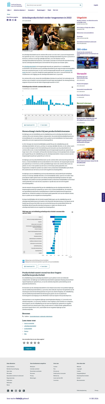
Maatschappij (40, 10)
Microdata (9, 373)
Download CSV (30, 125)
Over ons (55, 10)
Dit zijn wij (56, 371)
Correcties (56, 380)
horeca (26, 331)
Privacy (32, 375)
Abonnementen (81, 380)
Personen (32, 373)
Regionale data (10, 378)
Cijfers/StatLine (11, 366)
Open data (9, 371)
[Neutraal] (31, 342)
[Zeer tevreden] (38, 342)
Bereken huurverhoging (13, 369)
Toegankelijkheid (81, 373)
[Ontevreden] (28, 342)
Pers (54, 369)
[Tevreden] (35, 342)
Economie (31, 10)
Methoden (9, 382)
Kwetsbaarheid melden (83, 375)
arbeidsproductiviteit (30, 66)
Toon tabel (44, 125)
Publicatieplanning (81, 390)
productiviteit (28, 328)
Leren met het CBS (58, 378)
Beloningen (33, 378)
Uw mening (103, 197)
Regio (49, 10)
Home (8, 14)
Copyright (79, 369)
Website (79, 366)
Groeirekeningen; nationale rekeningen (41, 316)
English (96, 5)
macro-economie (29, 323)
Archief (78, 378)
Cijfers (8, 10)
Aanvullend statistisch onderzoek (15, 375)
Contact (55, 366)
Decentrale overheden (36, 371)
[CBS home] (14, 4)
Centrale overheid (34, 369)
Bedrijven (32, 366)
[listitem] (8, 20)
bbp (25, 334)
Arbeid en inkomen (19, 10)
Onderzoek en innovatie (59, 373)
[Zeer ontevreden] (24, 342)
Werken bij (56, 375)
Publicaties (9, 380)
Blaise (8, 385)
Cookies (79, 371)
